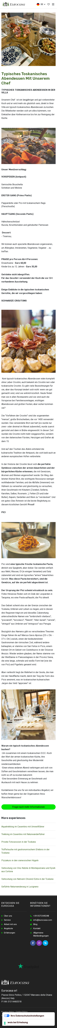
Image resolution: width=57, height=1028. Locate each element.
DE (41, 4)
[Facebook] (33, 943)
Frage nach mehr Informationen (28, 807)
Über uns (8, 916)
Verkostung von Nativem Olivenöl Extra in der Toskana (27, 879)
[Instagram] (39, 943)
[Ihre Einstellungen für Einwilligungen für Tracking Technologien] (4, 1023)
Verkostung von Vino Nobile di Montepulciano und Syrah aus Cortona (28, 870)
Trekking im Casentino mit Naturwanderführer (23, 834)
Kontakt (36, 928)
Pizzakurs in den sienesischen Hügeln (19, 860)
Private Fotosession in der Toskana (18, 842)
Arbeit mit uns (10, 924)
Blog (35, 924)
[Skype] (45, 943)
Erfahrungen (9, 932)
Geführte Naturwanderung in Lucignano (19, 886)
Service (7, 920)
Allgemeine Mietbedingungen (41, 934)
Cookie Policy (22, 1012)
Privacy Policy (7, 1012)
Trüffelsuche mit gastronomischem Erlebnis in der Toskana (25, 851)
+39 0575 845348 (41, 916)
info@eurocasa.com (42, 920)
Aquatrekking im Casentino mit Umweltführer (22, 826)
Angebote (8, 928)
